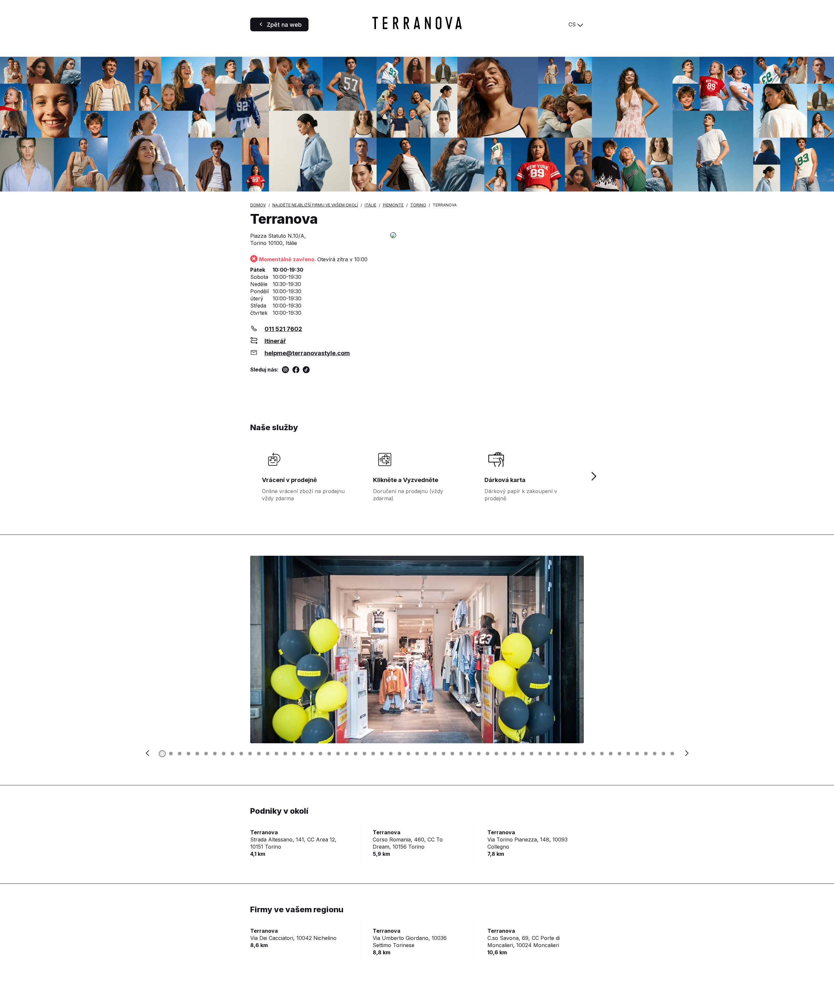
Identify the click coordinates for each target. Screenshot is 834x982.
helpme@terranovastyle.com (307, 353)
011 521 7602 (283, 328)
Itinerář (275, 341)
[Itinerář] (487, 235)
